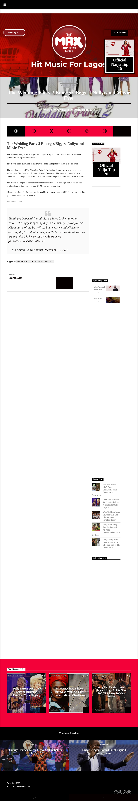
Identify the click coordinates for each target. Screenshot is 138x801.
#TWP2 (35, 236)
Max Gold (98, 298)
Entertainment (69, 86)
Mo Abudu (22, 262)
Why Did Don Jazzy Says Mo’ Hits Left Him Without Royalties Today (111, 516)
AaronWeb (62, 109)
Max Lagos (13, 32)
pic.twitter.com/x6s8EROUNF (26, 241)
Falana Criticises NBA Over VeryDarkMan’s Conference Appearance (104, 489)
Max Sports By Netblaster (100, 288)
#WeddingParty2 (51, 236)
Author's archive (64, 283)
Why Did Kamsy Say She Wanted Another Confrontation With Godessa (106, 529)
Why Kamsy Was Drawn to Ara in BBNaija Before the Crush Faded (111, 543)
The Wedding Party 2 (41, 262)
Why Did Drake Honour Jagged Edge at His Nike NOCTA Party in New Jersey (112, 691)
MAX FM (12, 708)
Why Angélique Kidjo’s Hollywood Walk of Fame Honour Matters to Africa (69, 692)
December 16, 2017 (56, 249)
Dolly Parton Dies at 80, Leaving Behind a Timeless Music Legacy (111, 504)
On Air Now (120, 32)
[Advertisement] (106, 232)
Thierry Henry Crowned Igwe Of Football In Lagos (35, 751)
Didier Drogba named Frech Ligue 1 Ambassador (104, 751)
